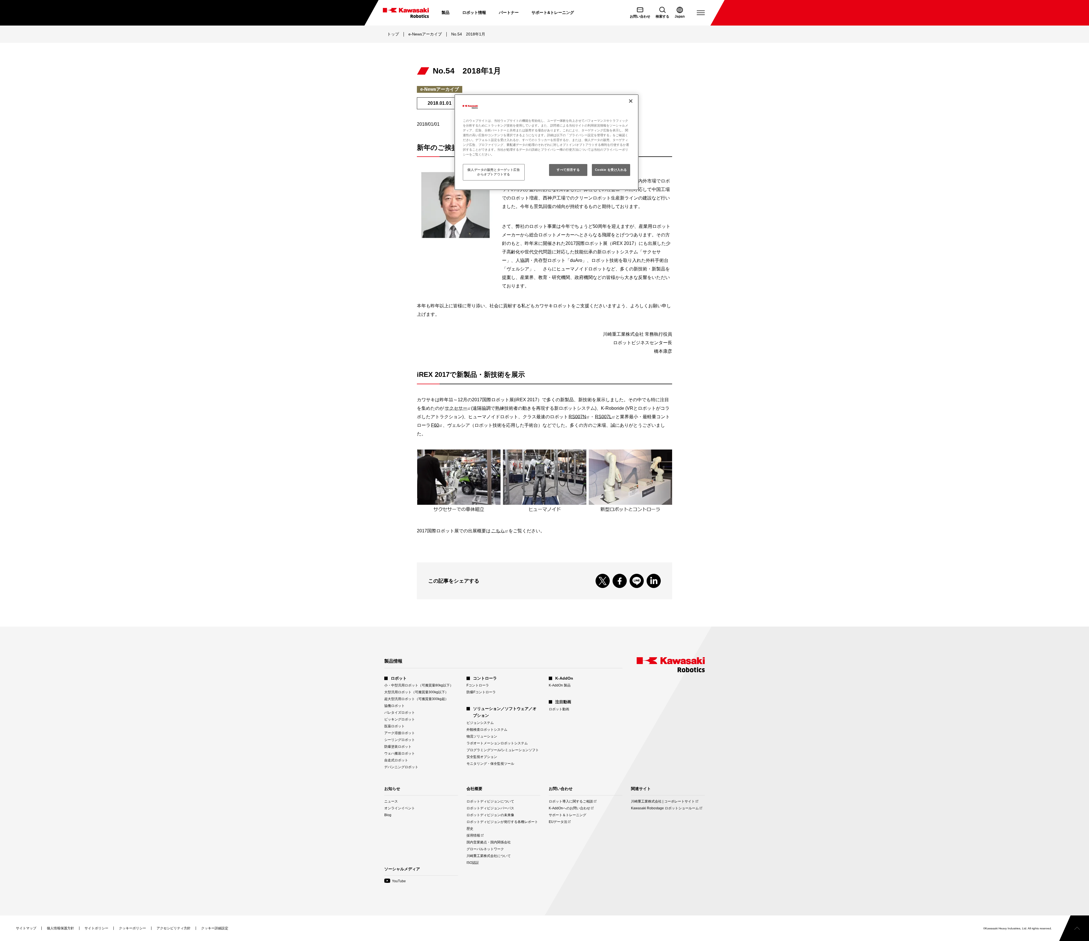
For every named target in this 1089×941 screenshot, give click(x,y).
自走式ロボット (396, 760)
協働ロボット (394, 706)
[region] (546, 142)
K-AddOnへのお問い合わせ (569, 808)
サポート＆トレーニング (567, 815)
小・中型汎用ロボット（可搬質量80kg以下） (418, 685)
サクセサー (457, 408)
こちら (499, 530)
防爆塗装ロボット (397, 747)
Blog (387, 815)
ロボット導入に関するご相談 (571, 801)
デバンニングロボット (401, 767)
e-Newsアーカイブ (425, 34)
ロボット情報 (474, 12)
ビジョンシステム (480, 723)
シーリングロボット (399, 740)
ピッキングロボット (399, 719)
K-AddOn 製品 (560, 685)
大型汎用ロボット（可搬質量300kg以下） (416, 692)
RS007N (579, 416)
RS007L (605, 416)
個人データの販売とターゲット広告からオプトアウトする (493, 172)
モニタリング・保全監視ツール (490, 764)
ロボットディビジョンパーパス (490, 808)
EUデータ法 (558, 822)
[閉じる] (630, 101)
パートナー (509, 12)
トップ (393, 34)
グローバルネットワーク (485, 849)
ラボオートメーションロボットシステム (497, 743)
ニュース (391, 801)
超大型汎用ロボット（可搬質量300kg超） (416, 699)
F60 (436, 425)
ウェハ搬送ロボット (399, 753)
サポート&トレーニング (552, 12)
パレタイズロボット (399, 713)
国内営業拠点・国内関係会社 (489, 842)
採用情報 (473, 835)
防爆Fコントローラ (481, 692)
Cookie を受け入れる (611, 169)
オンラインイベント (399, 808)
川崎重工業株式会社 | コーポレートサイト (663, 801)
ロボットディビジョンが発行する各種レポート (502, 822)
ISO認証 (473, 863)
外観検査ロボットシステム (487, 730)
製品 (445, 12)
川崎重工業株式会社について (489, 856)
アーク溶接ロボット (399, 733)
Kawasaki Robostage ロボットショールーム (665, 808)
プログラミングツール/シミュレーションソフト (503, 750)
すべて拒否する (568, 169)
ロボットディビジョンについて (490, 801)
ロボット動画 (559, 709)
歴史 (470, 829)
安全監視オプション (482, 757)
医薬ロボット (394, 726)
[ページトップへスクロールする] (1074, 928)
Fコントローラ (478, 685)
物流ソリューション (482, 736)
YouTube (395, 881)
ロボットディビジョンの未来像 (490, 815)
